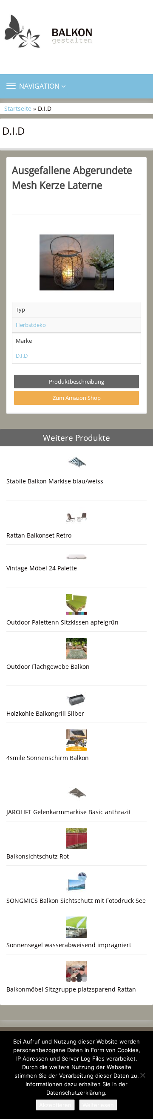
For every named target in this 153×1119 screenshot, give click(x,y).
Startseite (17, 108)
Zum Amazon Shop (77, 398)
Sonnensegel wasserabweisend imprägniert (68, 945)
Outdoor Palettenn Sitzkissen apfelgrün (62, 622)
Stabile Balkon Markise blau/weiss (54, 481)
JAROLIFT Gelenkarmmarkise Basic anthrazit (68, 812)
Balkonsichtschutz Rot (37, 856)
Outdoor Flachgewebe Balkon (48, 666)
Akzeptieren (55, 1105)
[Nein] (142, 1075)
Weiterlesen (98, 1105)
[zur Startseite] (76, 33)
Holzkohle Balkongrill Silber (45, 713)
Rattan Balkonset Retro (38, 535)
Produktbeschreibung (76, 381)
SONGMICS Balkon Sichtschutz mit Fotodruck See (76, 900)
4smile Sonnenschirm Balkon (47, 758)
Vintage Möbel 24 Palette (41, 568)
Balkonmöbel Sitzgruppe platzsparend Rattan (71, 989)
